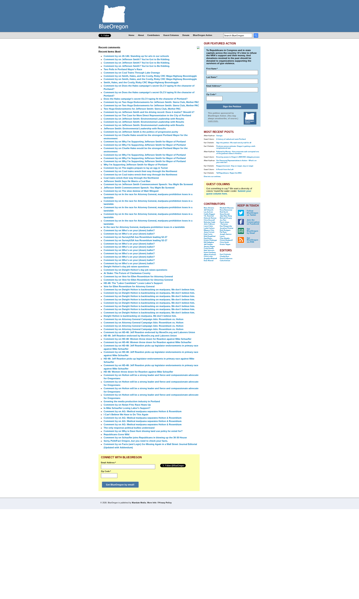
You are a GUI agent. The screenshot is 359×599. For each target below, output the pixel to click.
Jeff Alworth (208, 210)
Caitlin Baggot (209, 214)
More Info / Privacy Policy (159, 503)
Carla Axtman (225, 261)
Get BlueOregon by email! (120, 484)
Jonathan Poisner (226, 228)
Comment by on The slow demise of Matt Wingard (131, 191)
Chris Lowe (208, 256)
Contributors (153, 35)
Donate (185, 35)
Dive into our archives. (212, 176)
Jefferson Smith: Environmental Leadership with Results (135, 128)
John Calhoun (209, 224)
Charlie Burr (224, 256)
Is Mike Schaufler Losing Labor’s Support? (127, 408)
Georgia (219, 136)
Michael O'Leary (226, 218)
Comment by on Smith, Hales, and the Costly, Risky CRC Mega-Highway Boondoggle (150, 76)
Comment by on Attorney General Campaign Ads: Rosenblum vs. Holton (143, 319)
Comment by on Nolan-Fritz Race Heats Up (127, 404)
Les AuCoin (208, 212)
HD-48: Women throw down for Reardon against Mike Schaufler (138, 371)
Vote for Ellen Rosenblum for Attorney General (129, 286)
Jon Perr (223, 220)
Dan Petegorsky (226, 226)
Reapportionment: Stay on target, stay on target (234, 166)
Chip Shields (225, 238)
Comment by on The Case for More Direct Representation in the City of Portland (147, 115)
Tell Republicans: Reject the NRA (229, 173)
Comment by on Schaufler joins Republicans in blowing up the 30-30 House (145, 437)
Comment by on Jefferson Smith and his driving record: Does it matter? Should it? (149, 112)
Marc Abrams (209, 208)
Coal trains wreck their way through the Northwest (131, 178)
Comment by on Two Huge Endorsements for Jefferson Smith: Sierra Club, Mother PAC (151, 102)
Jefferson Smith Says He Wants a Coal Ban (127, 181)
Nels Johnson (209, 250)
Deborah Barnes (210, 218)
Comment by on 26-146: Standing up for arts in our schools (136, 56)
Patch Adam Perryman (224, 223)
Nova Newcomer (226, 210)
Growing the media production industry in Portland (132, 401)
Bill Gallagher (209, 242)
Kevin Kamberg (210, 252)
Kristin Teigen (225, 244)
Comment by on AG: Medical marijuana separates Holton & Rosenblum (143, 411)
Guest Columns (171, 35)
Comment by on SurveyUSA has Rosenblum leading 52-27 (135, 237)
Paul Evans (208, 238)
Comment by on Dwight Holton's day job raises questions (135, 270)
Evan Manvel (208, 261)
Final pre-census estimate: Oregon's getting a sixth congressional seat (235, 147)
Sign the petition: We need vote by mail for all (233, 143)
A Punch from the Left (225, 169)
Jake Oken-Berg (226, 216)
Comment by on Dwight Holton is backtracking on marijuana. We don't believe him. (149, 289)
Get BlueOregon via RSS (252, 240)
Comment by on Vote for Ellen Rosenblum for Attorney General (138, 276)
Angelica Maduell (210, 258)
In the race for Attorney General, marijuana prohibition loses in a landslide (144, 227)
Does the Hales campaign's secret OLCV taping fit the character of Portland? (146, 99)
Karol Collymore (226, 258)
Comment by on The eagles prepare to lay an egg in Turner (136, 168)
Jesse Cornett (209, 232)
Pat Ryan (223, 232)
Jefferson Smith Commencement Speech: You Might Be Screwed (139, 187)
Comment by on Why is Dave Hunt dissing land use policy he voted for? (143, 431)
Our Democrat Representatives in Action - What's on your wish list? (236, 161)
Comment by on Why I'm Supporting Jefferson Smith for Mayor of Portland (145, 141)
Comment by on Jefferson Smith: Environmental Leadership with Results (144, 118)
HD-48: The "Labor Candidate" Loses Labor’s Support (133, 283)
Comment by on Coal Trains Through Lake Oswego (132, 72)
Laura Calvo (208, 226)
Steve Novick (225, 214)
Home (131, 35)
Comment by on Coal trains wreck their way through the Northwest (140, 171)
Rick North (224, 212)
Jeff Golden (208, 244)
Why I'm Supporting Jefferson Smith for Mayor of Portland (135, 164)
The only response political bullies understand (129, 428)
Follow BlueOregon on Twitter (252, 213)
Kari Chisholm (225, 254)
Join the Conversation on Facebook (253, 222)
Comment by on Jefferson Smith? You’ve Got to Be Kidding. (137, 59)
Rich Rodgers (225, 230)
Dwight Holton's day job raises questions (126, 266)
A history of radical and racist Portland (231, 139)
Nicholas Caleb (209, 222)
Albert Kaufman (210, 254)
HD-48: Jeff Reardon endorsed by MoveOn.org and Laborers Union (140, 335)
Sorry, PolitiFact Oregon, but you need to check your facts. (136, 441)
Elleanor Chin (209, 230)
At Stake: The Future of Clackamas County (127, 273)
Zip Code (106, 471)
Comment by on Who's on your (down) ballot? (129, 230)
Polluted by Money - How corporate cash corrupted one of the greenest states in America (237, 152)
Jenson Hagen (209, 246)
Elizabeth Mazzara (227, 208)
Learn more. (213, 121)
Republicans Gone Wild (116, 434)
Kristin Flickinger (210, 240)
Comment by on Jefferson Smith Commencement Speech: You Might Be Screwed (148, 184)
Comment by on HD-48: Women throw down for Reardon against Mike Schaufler (147, 339)
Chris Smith (224, 242)
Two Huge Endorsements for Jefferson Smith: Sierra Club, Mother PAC (142, 109)
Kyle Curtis (208, 234)
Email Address (108, 463)
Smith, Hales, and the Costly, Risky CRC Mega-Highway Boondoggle (141, 82)
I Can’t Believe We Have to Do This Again (126, 414)
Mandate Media (139, 503)
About (141, 35)
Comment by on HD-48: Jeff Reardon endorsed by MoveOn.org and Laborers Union (149, 332)
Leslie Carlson (209, 228)
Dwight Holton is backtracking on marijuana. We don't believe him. (140, 316)
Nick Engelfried (209, 236)
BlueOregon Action (202, 35)
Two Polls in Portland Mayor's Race (123, 69)
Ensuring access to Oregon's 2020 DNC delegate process (237, 157)
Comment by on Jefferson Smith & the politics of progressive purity (141, 132)
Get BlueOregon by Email (252, 231)
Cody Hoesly (209, 248)
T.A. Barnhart (209, 216)
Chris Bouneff (209, 220)
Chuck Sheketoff (226, 240)
